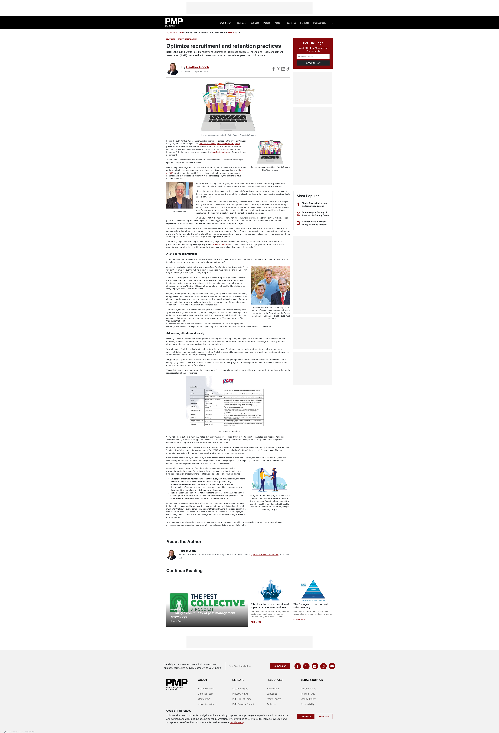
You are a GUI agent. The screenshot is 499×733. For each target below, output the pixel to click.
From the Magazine (187, 39)
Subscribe (280, 666)
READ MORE (256, 622)
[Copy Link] (288, 69)
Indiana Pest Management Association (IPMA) (219, 143)
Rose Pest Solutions (220, 152)
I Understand (305, 716)
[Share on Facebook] (273, 69)
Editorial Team (205, 693)
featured (170, 39)
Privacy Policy (308, 688)
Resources (291, 23)
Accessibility (307, 704)
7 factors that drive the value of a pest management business (270, 606)
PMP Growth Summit (243, 704)
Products (304, 23)
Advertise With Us (207, 704)
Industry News (240, 693)
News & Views (225, 23)
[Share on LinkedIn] (283, 69)
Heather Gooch (197, 67)
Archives (271, 704)
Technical (241, 23)
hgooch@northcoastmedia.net (264, 554)
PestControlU (319, 23)
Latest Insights (240, 688)
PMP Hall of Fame (241, 699)
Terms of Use (308, 693)
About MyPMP (206, 688)
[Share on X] (278, 69)
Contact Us (204, 699)
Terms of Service (17, 732)
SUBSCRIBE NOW (313, 63)
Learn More (324, 716)
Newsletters (273, 688)
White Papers (274, 699)
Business (255, 23)
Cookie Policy (308, 699)
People (266, 23)
